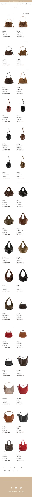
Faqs (23, 491)
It (17, 3)
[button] (21, 3)
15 (13, 471)
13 (4, 471)
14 (9, 471)
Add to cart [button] (6, 36)
